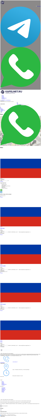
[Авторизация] (0, 107)
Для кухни (3, 388)
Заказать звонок (3, 363)
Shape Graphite (3, 265)
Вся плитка (3, 390)
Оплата (3, 382)
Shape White (2, 228)
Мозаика (3, 389)
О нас (2, 381)
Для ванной (3, 387)
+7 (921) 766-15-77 (14, 361)
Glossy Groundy (3, 304)
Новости (3, 383)
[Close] (1, 405)
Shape (1, 341)
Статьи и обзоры (4, 384)
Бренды (3, 391)
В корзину (1, 181)
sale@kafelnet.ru (2, 362)
